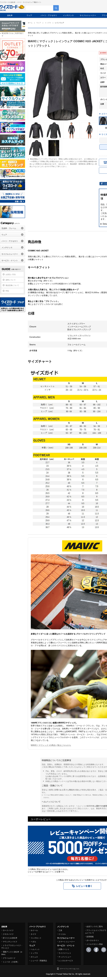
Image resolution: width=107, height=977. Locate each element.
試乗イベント (64, 949)
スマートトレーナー (67, 941)
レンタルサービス (66, 960)
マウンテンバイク (10, 941)
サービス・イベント (10, 260)
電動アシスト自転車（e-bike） (11, 953)
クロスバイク (8, 934)
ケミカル (62, 934)
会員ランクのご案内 (94, 926)
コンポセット (36, 937)
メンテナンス (68, 15)
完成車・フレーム (9, 228)
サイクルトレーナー (88, 15)
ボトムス (34, 956)
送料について (11, 280)
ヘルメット (35, 949)
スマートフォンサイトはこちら (69, 969)
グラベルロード (9, 958)
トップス (34, 953)
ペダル (33, 941)
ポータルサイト (92, 940)
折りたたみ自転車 (10, 937)
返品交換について (12, 285)
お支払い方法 (11, 274)
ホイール (34, 930)
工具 (60, 930)
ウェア (29, 15)
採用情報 (90, 936)
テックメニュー (65, 956)
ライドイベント (65, 953)
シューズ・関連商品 (39, 960)
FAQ (7, 291)
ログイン (51, 871)
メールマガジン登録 (94, 944)
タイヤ (33, 934)
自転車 (10, 15)
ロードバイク (8, 930)
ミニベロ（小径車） (11, 961)
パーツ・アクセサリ (49, 15)
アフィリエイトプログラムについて (95, 931)
